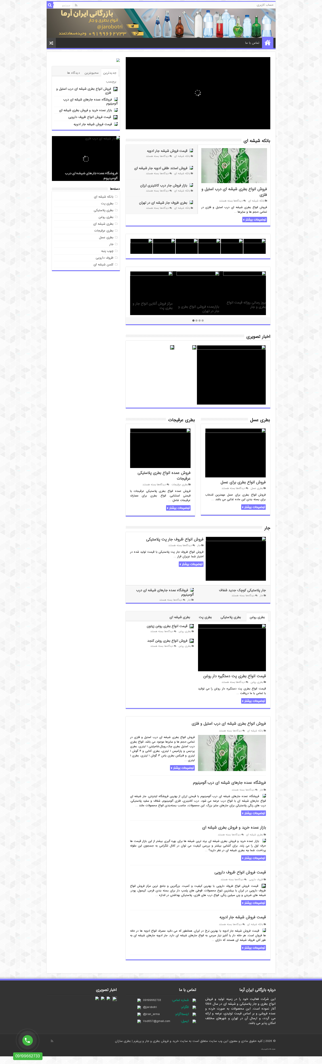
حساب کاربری (265, 5)
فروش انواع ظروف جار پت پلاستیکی (174, 539)
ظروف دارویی (256, 880)
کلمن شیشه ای (103, 264)
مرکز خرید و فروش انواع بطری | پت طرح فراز (152, 314)
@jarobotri (150, 1007)
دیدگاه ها (73, 72)
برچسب (111, 81)
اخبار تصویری (258, 336)
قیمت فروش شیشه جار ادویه (167, 151)
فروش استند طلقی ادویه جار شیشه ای (160, 168)
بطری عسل (260, 420)
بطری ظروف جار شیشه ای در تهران (163, 202)
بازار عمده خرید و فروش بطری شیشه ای (234, 828)
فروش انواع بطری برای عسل (243, 482)
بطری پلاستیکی (231, 617)
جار (267, 528)
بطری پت (205, 617)
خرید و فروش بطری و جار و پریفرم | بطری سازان (147, 1041)
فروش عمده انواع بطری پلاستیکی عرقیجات (164, 476)
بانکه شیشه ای (257, 141)
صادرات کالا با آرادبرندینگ (268, 1049)
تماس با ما (252, 42)
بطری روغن (257, 617)
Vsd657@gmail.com (156, 1021)
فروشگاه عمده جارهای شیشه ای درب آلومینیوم (165, 592)
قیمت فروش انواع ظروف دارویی (240, 872)
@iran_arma (151, 1014)
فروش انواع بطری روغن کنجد (167, 640)
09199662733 (152, 1000)
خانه (267, 42)
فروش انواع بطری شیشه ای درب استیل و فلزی (234, 192)
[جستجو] (50, 5)
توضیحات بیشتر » (254, 219)
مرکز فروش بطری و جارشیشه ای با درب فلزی (199, 300)
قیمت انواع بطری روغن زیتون (167, 626)
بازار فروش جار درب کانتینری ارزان (163, 185)
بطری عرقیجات (181, 420)
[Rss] (76, 5)
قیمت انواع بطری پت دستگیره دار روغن (234, 676)
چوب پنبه (107, 251)
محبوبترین (92, 72)
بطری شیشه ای (180, 617)
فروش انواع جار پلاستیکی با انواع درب (246, 309)
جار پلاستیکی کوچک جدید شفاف (242, 590)
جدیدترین (109, 72)
